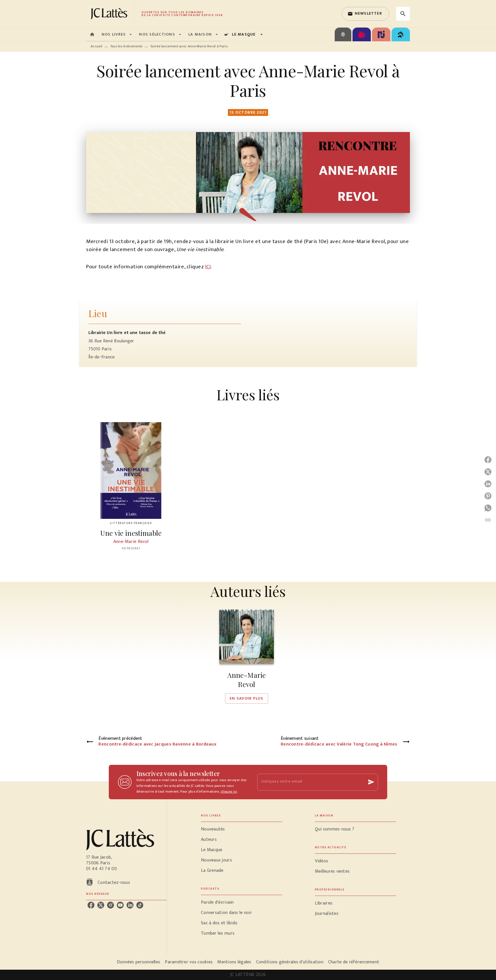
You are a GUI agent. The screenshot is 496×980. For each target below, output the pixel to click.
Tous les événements (126, 46)
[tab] (92, 34)
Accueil (96, 46)
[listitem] (91, 905)
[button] (365, 14)
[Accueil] (110, 13)
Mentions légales (234, 962)
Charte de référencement (353, 962)
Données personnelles (138, 962)
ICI (208, 266)
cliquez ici (229, 791)
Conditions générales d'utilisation (289, 962)
